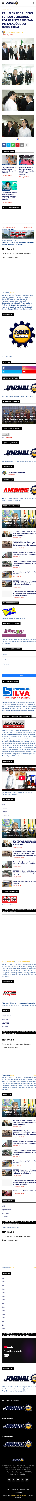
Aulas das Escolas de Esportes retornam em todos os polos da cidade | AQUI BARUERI (26, 170)
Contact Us (18, 1492)
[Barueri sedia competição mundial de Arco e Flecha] (7, 574)
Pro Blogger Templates (18, 1495)
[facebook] (12, 368)
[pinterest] (26, 1480)
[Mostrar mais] (26, 145)
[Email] (22, 145)
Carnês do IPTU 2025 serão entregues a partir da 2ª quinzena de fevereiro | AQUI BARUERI (9, 196)
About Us (15, 1489)
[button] (3, 3)
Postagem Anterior (9, 227)
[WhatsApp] (13, 145)
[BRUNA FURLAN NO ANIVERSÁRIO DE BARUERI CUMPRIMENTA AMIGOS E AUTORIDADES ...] (7, 534)
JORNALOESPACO (24, 962)
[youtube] (18, 1480)
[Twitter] (8, 145)
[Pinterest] (18, 145)
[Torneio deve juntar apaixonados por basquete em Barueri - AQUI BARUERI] (7, 555)
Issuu (12, 293)
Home (8, 1489)
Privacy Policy (25, 1489)
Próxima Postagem (27, 227)
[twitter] (12, 371)
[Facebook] (4, 145)
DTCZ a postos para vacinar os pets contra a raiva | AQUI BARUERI (9, 170)
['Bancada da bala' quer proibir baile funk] (7, 1193)
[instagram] (22, 1480)
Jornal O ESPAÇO (8, 962)
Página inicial (6, 9)
